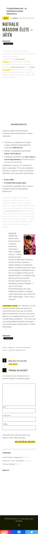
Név (4, 407)
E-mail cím (6, 416)
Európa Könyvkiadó (24, 347)
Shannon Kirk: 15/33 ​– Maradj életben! (13, 461)
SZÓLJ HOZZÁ (13, 364)
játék (5, 350)
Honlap (4, 424)
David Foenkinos (9, 347)
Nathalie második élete (17, 350)
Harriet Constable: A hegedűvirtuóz (12, 457)
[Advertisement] (19, 102)
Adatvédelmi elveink (10, 306)
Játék (6, 18)
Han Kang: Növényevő (8, 464)
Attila (15, 18)
